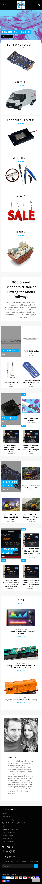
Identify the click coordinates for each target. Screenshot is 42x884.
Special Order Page (8, 820)
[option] (21, 26)
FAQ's (3, 826)
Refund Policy (7, 838)
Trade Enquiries (7, 835)
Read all (21, 603)
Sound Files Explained (10, 829)
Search (4, 813)
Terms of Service (8, 842)
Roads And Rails (11, 874)
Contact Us (6, 817)
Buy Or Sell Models (8, 832)
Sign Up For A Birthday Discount (13, 823)
